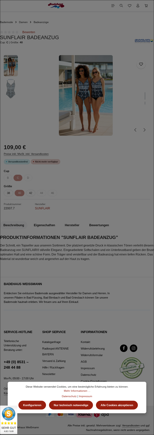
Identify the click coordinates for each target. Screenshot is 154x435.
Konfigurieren (32, 405)
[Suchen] (121, 5)
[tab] (13, 225)
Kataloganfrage (51, 342)
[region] (77, 95)
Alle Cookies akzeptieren (117, 405)
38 (8, 193)
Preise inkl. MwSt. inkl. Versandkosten (26, 153)
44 (41, 193)
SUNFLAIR (42, 208)
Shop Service (54, 332)
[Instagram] (133, 348)
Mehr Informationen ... (77, 390)
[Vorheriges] (136, 130)
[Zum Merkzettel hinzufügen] (141, 64)
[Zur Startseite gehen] (56, 5)
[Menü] (113, 5)
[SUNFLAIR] (144, 41)
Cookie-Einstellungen (94, 381)
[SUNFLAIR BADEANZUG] (86, 95)
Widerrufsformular (92, 355)
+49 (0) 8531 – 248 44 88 (16, 365)
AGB (84, 361)
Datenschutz (88, 374)
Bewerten (28, 32)
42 (30, 193)
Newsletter (48, 374)
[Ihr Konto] (138, 5)
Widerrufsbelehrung (93, 348)
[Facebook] (124, 348)
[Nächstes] (144, 130)
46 (52, 193)
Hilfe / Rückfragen (53, 367)
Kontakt (85, 342)
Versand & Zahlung (54, 360)
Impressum (88, 368)
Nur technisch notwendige (71, 405)
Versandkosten (131, 425)
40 (19, 193)
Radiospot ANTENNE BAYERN (55, 351)
